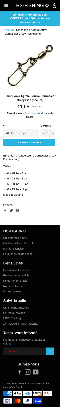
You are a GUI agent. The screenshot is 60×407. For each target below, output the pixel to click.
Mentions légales (13, 248)
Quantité (46, 126)
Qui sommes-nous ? (15, 237)
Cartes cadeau (12, 291)
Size (5, 126)
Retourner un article (15, 280)
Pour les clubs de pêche (17, 253)
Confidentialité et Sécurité (18, 243)
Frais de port (32, 113)
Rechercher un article (16, 275)
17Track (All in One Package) (20, 323)
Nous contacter (12, 286)
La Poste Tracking (14, 312)
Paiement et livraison (16, 270)
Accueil (9, 29)
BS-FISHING (30, 5)
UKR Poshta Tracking (16, 307)
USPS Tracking (12, 318)
